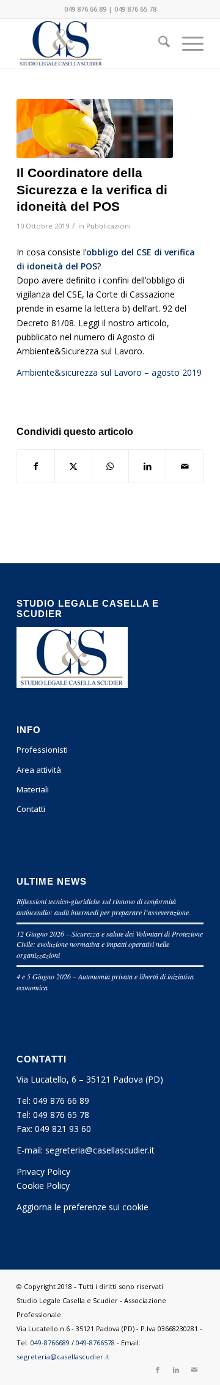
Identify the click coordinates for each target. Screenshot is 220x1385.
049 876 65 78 (135, 8)
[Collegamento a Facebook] (157, 1370)
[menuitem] (158, 43)
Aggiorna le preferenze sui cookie (82, 1207)
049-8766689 (50, 1342)
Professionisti (42, 749)
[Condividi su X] (73, 466)
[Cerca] (158, 43)
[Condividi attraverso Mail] (184, 466)
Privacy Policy (43, 1171)
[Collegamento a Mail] (194, 1370)
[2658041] (94, 128)
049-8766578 (95, 1342)
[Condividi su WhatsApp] (110, 466)
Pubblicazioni (108, 225)
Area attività (38, 769)
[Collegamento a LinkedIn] (176, 1370)
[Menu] (187, 43)
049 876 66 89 (85, 8)
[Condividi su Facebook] (35, 466)
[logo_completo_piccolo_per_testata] (91, 43)
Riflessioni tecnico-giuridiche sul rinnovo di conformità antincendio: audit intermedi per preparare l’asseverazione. (103, 906)
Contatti (30, 808)
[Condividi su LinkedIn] (147, 466)
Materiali (32, 789)
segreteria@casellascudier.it (100, 1150)
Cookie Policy (43, 1185)
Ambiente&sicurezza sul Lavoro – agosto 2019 (109, 372)
